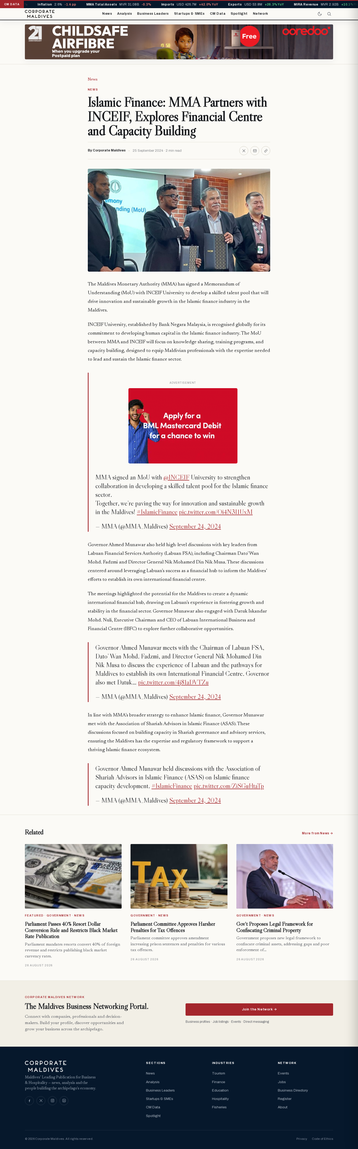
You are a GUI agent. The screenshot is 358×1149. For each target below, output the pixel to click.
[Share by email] (254, 150)
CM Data (218, 13)
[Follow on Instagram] (52, 1100)
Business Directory (293, 1090)
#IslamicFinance (157, 512)
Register (284, 1099)
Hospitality (220, 1099)
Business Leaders (153, 13)
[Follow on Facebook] (29, 1100)
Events (283, 1073)
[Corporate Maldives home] (40, 14)
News (107, 13)
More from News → (317, 833)
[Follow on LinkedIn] (63, 1100)
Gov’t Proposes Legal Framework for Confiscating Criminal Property (274, 927)
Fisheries (219, 1107)
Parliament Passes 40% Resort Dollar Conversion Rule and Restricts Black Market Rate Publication (71, 930)
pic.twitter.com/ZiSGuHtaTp (229, 786)
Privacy (301, 1138)
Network (260, 13)
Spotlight (239, 13)
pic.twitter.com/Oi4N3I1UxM (216, 512)
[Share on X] (243, 150)
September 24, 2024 (195, 526)
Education (220, 1090)
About (283, 1107)
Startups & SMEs (189, 13)
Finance (218, 1082)
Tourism (218, 1073)
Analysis (124, 13)
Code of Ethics (322, 1138)
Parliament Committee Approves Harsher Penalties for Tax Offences (173, 927)
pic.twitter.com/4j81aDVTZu (173, 682)
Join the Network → (259, 1009)
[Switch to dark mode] (320, 14)
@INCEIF (176, 477)
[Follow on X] (40, 1100)
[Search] (329, 14)
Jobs (282, 1082)
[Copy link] (265, 150)
